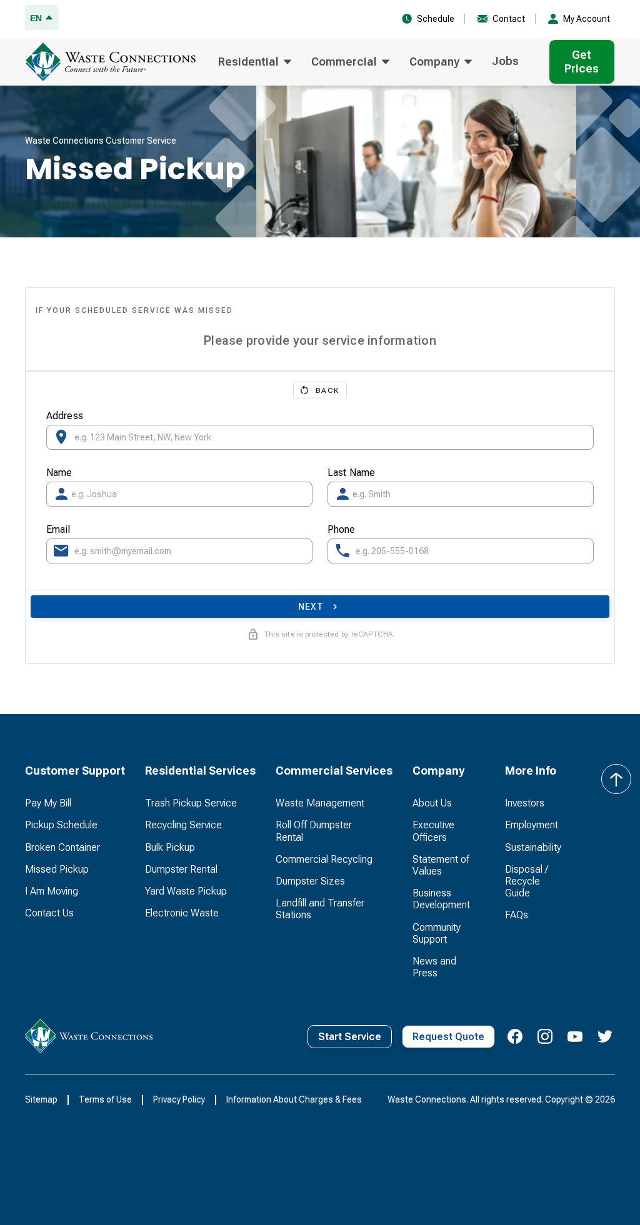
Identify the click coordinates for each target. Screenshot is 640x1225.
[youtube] (575, 1036)
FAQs (516, 915)
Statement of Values (440, 865)
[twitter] (605, 1036)
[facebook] (515, 1036)
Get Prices (581, 61)
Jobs (505, 60)
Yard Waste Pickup (186, 891)
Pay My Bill (48, 803)
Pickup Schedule (61, 825)
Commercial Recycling (324, 859)
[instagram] (545, 1036)
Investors (524, 803)
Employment (531, 825)
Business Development (441, 899)
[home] (114, 62)
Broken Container (62, 847)
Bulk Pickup (170, 847)
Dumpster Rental (181, 869)
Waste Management (320, 803)
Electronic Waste (182, 913)
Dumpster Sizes (310, 881)
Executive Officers (433, 831)
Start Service (349, 1037)
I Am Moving (51, 891)
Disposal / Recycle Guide (526, 881)
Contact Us (49, 913)
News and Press (434, 967)
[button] (254, 62)
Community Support (436, 933)
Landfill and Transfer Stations (320, 909)
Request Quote (448, 1037)
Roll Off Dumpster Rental (314, 831)
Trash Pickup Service (191, 803)
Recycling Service (183, 825)
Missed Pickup (57, 869)
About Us (432, 803)
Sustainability (533, 847)
